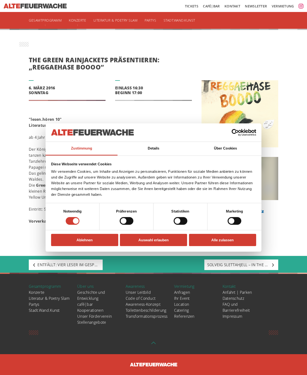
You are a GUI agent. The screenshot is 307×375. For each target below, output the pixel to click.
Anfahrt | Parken (237, 292)
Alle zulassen (222, 240)
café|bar (85, 304)
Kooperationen (90, 310)
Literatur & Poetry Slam (116, 20)
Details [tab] (153, 148)
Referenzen (184, 316)
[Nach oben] (153, 344)
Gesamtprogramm (45, 20)
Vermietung (283, 6)
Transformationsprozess (147, 316)
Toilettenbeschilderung (146, 310)
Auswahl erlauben (153, 240)
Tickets (191, 6)
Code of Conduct (141, 298)
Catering (181, 310)
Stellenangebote (91, 322)
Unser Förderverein (94, 316)
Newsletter (256, 6)
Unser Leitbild (138, 292)
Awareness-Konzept (143, 304)
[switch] (126, 221)
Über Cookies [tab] (225, 148)
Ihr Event (182, 298)
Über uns (85, 286)
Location (181, 304)
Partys (150, 20)
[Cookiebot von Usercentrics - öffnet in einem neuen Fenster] (235, 132)
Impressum (232, 316)
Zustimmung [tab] (81, 148)
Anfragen (182, 292)
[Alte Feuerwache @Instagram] (301, 6)
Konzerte (77, 20)
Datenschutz (233, 298)
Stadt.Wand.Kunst (179, 20)
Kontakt (232, 6)
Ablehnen (85, 240)
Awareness (135, 286)
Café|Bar (211, 6)
